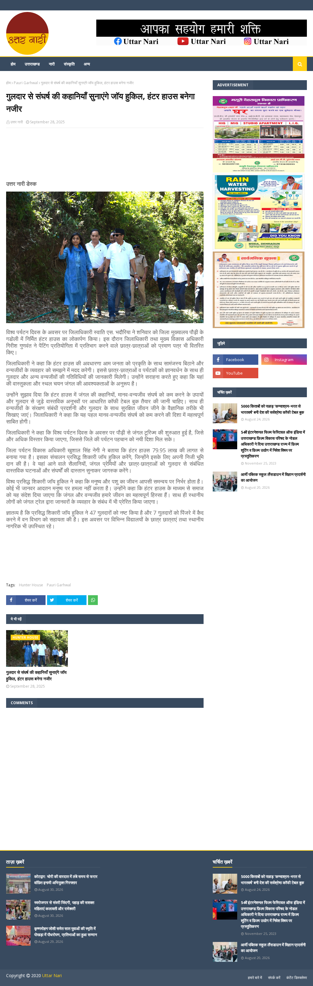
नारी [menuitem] (52, 64)
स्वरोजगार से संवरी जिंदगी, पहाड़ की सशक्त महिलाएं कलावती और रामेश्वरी (64, 905)
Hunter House (31, 585)
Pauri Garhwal (26, 82)
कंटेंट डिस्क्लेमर (296, 977)
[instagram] (284, 359)
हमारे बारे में (255, 977)
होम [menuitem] (13, 64)
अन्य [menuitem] (87, 64)
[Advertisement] (105, 156)
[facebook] (235, 359)
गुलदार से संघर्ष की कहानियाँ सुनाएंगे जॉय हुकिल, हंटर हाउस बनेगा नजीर (36, 675)
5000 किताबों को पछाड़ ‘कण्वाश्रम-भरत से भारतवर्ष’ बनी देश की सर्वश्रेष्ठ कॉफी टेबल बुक (272, 409)
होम (8, 82)
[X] (284, 373)
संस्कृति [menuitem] (69, 64)
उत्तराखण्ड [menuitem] (32, 64)
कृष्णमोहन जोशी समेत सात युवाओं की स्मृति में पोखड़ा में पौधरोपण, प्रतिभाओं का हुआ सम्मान (65, 931)
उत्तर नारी (16, 122)
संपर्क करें (274, 977)
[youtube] (235, 373)
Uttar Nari (52, 975)
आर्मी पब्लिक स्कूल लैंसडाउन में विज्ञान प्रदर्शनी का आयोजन (273, 477)
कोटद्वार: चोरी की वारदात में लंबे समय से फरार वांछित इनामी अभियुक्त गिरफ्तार (66, 879)
